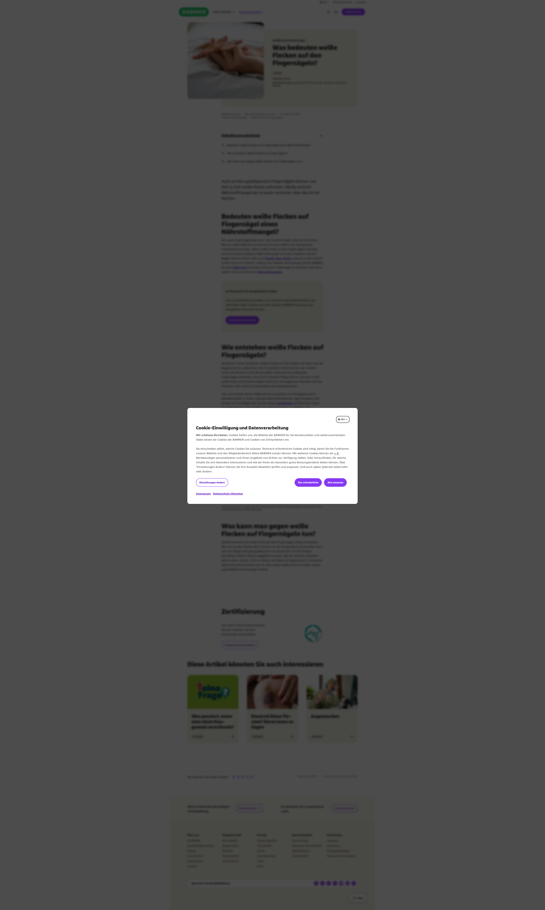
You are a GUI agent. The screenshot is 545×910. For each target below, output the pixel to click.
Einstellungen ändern (212, 482)
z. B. (336, 453)
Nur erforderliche (308, 482)
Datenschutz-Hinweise (228, 493)
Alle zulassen (335, 482)
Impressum (203, 493)
